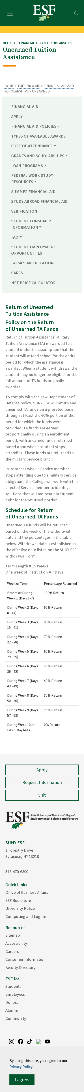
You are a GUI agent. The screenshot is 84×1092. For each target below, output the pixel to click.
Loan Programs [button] (27, 166)
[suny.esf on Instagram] (11, 1041)
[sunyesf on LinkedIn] (38, 1041)
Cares (17, 273)
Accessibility (16, 943)
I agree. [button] (22, 1080)
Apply (17, 117)
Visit (42, 795)
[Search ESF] (76, 13)
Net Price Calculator (33, 283)
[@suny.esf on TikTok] (29, 1041)
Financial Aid (24, 107)
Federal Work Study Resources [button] (32, 179)
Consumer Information (25, 959)
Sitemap (12, 935)
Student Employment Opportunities (33, 250)
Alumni (11, 1010)
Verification (24, 211)
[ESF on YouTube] (47, 1041)
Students (13, 986)
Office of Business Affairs (26, 892)
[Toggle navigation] (10, 13)
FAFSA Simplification (32, 263)
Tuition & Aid (28, 85)
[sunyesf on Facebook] (20, 1041)
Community (15, 1018)
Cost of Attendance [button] (32, 146)
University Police (20, 908)
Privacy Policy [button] (20, 1067)
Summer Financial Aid (33, 192)
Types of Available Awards (38, 136)
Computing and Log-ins (26, 916)
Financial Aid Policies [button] (33, 126)
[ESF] (44, 13)
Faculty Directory (20, 967)
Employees (15, 994)
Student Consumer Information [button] (31, 224)
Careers (12, 951)
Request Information (42, 782)
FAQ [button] (14, 237)
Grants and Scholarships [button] (37, 156)
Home (9, 85)
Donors (11, 1002)
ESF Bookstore (18, 900)
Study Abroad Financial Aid (39, 201)
